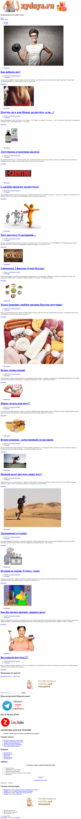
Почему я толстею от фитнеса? (12, 743)
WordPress (17, 817)
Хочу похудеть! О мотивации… (18, 234)
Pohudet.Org (7, 789)
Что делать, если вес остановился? (13, 744)
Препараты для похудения (13, 771)
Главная (6, 22)
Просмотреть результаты (40, 780)
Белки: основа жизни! (13, 370)
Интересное (7, 147)
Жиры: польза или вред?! (15, 403)
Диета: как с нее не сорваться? (24, 792)
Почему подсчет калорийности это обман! (27, 789)
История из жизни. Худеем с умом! (20, 570)
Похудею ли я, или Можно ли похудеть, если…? (27, 112)
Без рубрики (7, 752)
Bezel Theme (4, 817)
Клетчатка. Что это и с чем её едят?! (13, 740)
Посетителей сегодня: (10, 812)
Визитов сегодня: (9, 810)
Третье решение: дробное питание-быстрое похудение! (31, 304)
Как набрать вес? (10, 71)
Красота (6, 755)
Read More (3, 84)
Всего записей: (8, 813)
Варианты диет (10, 768)
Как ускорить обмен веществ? (12, 746)
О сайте (6, 23)
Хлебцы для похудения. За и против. (14, 741)
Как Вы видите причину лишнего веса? (23, 612)
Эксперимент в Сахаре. (14, 533)
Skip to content (4, 19)
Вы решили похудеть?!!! (14, 657)
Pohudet (6, 791)
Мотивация (7, 231)
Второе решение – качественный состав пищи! (27, 439)
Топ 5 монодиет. (17, 794)
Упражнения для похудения (13, 769)
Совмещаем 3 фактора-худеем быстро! (22, 268)
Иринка (7, 77)
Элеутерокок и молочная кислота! (20, 151)
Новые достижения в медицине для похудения (18, 773)
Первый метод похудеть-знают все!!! (21, 474)
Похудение (7, 68)
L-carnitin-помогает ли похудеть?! (20, 186)
